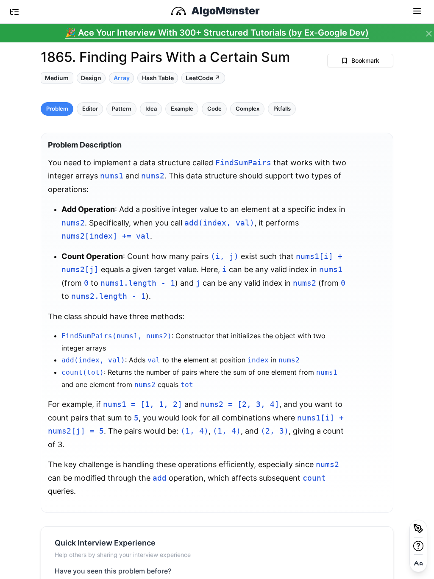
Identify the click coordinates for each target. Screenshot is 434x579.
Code (214, 109)
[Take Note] (418, 528)
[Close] (429, 34)
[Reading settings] (418, 563)
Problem (57, 109)
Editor (90, 109)
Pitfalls (282, 109)
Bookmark (365, 60)
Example (182, 109)
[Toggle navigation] (417, 10)
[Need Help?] (418, 545)
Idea (151, 109)
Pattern (121, 109)
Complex (247, 109)
